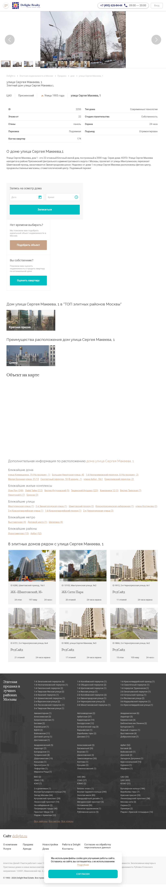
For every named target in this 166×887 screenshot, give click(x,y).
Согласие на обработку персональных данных (97, 846)
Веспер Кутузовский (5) (56, 490)
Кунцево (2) (83, 765)
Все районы (41, 821)
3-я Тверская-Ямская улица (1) (49, 708)
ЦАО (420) (125, 780)
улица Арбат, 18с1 (93, 479)
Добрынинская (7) (129, 736)
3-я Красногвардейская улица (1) (25, 510)
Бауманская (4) (128, 720)
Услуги (7, 848)
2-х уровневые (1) (42, 788)
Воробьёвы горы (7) (130, 792)
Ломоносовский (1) (86, 768)
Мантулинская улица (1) (21, 506)
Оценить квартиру (28, 280)
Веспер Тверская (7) (130, 490)
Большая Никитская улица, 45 (68, 474)
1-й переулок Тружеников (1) (134, 688)
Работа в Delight (71, 844)
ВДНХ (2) (38, 730)
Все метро (54, 821)
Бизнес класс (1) (85, 788)
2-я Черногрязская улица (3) (98, 510)
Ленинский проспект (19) (46, 802)
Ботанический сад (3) (88, 727)
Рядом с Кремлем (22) (45, 815)
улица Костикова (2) (146, 506)
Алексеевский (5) (86, 745)
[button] (10, 40)
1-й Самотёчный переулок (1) (134, 685)
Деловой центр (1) (37, 522)
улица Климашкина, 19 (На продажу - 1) (29, 474)
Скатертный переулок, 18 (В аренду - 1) (61, 479)
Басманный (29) (85, 748)
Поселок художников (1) (89, 808)
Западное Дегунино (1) (131, 758)
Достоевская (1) (42, 740)
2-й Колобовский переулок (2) (92, 695)
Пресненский (26, 95)
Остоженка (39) (84, 805)
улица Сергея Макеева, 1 (86, 95)
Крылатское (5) (41, 765)
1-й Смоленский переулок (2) (48, 688)
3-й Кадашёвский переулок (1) (135, 701)
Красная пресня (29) (130, 795)
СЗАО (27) (82, 780)
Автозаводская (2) (86, 713)
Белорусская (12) (85, 723)
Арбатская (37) (84, 716)
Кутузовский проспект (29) (47, 798)
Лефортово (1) (41, 768)
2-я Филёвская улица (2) (132, 698)
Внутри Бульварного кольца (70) (50, 792)
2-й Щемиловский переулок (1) (49, 698)
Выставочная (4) (17, 522)
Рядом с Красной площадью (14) (136, 812)
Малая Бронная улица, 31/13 (23, 479)
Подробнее (83, 865)
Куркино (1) (126, 765)
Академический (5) (43, 745)
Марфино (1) (126, 768)
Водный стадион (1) (130, 730)
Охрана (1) (125, 805)
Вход (156, 5)
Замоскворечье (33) (87, 758)
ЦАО (9, 95)
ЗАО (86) (81, 777)
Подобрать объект (28, 245)
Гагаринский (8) (42, 755)
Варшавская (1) (84, 730)
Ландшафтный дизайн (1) (90, 798)
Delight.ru (10, 76)
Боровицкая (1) (41, 727)
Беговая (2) (39, 723)
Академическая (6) (129, 713)
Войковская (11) (42, 733)
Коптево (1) (82, 762)
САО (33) (124, 777)
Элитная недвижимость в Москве (36, 76)
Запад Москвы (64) (43, 795)
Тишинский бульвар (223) (84, 490)
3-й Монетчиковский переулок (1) (94, 705)
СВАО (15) (39, 780)
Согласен (82, 874)
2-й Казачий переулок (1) (46, 695)
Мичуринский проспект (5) (90, 802)
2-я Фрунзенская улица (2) (47, 701)
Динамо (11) (83, 736)
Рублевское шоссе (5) (88, 812)
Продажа (61, 76)
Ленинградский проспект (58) (135, 798)
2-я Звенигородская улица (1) (51, 506)
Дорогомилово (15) (18, 533)
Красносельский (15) (130, 762)
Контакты (67, 848)
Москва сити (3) (128, 802)
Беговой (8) (125, 748)
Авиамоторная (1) (43, 713)
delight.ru (19, 836)
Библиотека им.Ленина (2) (133, 723)
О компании (10, 844)
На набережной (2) (43, 805)
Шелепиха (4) (56, 522)
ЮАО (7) (38, 783)
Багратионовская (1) (44, 720)
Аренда (27, 848)
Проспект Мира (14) (43, 812)
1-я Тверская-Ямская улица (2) (49, 691)
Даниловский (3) (85, 755)
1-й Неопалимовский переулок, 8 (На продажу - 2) (112, 474)
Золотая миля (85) (86, 795)
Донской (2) (126, 755)
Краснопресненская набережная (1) (114, 506)
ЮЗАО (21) (125, 783)
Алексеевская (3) (42, 716)
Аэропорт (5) (126, 716)
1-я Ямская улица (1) (87, 691)
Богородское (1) (42, 752)
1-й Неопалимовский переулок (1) (51, 685)
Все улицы (67, 821)
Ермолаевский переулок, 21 (119, 479)
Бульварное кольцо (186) (132, 788)
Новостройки (50, 844)
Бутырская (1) (127, 727)
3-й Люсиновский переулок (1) (49, 705)
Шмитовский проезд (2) (81, 506)
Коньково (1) (40, 762)
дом (73, 76)
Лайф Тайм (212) (34, 490)
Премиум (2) (126, 808)
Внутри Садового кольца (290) (92, 792)
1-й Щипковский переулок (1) (92, 688)
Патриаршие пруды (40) (46, 808)
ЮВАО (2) (81, 783)
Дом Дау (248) (16, 490)
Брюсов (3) (32, 495)
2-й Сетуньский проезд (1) (133, 695)
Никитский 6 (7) (16, 495)
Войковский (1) (128, 752)
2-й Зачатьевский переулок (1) (135, 691)
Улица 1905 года (54, 95)
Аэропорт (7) (40, 748)
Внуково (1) (82, 752)
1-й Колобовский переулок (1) (92, 681)
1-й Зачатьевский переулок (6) (49, 681)
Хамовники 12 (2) (109, 490)
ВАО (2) (37, 777)
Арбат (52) (36, 533)
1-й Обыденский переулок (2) (91, 685)
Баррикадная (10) (86, 720)
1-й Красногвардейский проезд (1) (63, 510)
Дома (45, 848)
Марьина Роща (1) (43, 772)
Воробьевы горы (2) (86, 733)
